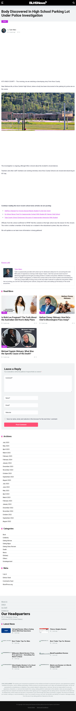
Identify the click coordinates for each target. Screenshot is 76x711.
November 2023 (8, 470)
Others (5, 558)
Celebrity (6, 538)
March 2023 (6, 497)
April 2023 (6, 494)
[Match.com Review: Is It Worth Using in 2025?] (44, 664)
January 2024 (7, 463)
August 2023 (7, 480)
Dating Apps (7, 543)
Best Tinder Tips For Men (21, 641)
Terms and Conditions (42, 707)
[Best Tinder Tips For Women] (44, 640)
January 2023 (7, 504)
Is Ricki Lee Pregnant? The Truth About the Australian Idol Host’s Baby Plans (19, 318)
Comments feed (8, 581)
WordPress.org (8, 584)
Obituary (5, 555)
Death (5, 549)
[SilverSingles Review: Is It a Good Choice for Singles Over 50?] (6, 664)
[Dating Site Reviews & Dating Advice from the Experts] (38, 3)
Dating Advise (7, 540)
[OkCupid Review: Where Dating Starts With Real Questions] (6, 632)
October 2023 (7, 473)
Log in (5, 574)
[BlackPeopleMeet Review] (44, 654)
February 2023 (7, 501)
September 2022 (8, 518)
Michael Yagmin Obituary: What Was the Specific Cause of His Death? (17, 352)
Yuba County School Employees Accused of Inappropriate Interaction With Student (31, 217)
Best (4, 534)
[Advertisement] (34, 58)
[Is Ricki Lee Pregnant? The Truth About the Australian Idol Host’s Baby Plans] (19, 305)
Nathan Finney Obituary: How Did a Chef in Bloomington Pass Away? (54, 318)
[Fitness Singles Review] (44, 632)
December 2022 (8, 508)
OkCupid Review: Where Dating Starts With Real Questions (23, 630)
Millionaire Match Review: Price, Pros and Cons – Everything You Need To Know (23, 655)
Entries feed (7, 578)
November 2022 (8, 511)
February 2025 (7, 456)
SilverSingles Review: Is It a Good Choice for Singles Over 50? (23, 666)
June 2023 (6, 487)
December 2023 (8, 466)
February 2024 (7, 460)
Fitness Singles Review (58, 629)
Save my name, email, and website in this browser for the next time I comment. (32, 419)
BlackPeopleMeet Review (59, 653)
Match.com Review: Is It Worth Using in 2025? (60, 666)
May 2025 (6, 446)
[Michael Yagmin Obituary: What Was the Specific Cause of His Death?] (19, 338)
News (4, 21)
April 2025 (6, 449)
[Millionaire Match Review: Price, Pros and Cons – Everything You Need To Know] (6, 652)
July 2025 (6, 442)
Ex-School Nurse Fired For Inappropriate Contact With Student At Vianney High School (32, 214)
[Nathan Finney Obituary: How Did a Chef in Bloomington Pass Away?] (57, 305)
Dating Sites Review (9, 546)
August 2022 (7, 521)
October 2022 (7, 514)
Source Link (5, 262)
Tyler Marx (12, 30)
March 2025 (6, 453)
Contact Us (4, 611)
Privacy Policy (31, 707)
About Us (4, 602)
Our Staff (4, 608)
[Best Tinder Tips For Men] (6, 640)
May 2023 (6, 490)
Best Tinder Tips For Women (60, 641)
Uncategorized (7, 561)
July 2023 (6, 484)
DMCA (3, 605)
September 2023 (8, 477)
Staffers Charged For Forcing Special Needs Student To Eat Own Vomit (28, 211)
